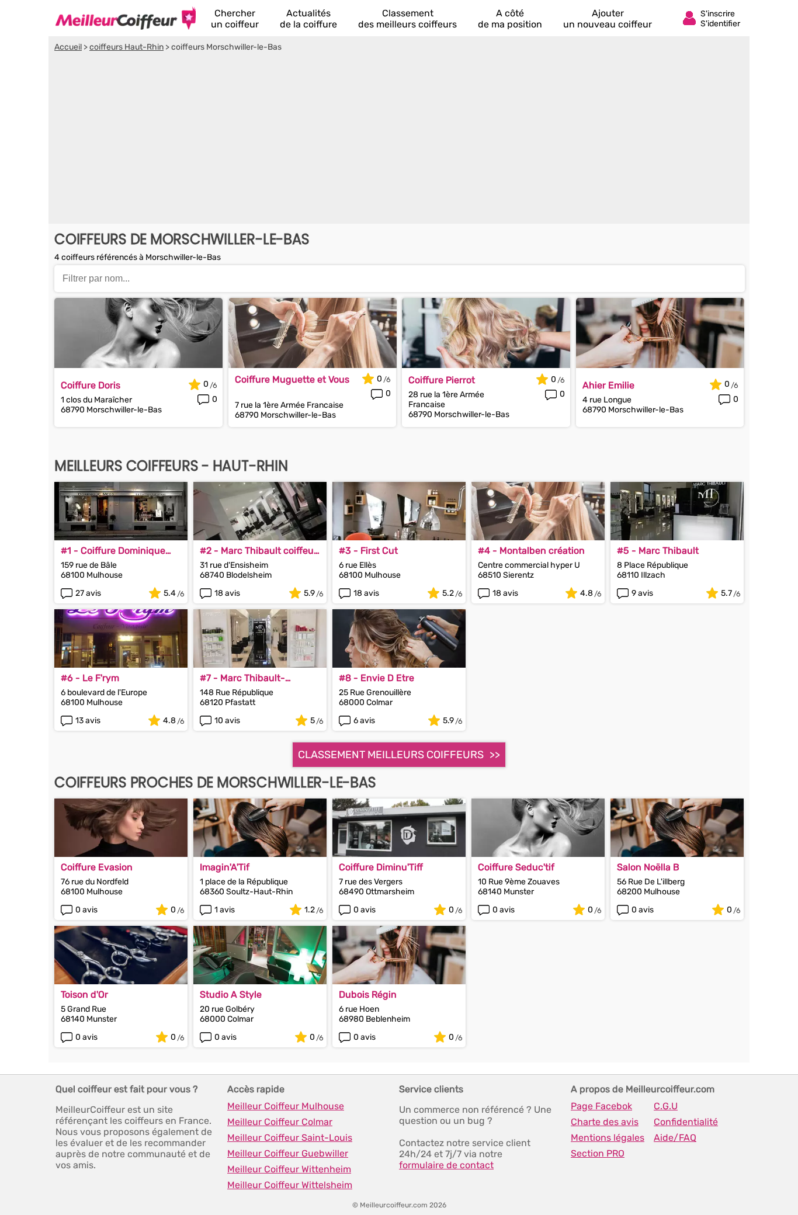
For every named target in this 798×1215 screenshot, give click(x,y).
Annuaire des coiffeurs (125, 18)
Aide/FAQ (675, 1137)
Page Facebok (601, 1106)
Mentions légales (607, 1137)
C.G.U (666, 1106)
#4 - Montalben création (531, 550)
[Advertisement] (399, 139)
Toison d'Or (84, 994)
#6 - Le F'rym (90, 677)
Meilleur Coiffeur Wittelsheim (289, 1184)
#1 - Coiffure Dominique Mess (113, 550)
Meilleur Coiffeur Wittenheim (289, 1169)
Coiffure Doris (90, 385)
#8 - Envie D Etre (376, 677)
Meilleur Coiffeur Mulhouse (285, 1106)
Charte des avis (605, 1121)
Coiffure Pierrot (441, 380)
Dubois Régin (368, 994)
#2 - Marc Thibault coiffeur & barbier (258, 550)
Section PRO (597, 1153)
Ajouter (607, 19)
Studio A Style (231, 994)
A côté (510, 19)
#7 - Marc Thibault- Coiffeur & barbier (242, 677)
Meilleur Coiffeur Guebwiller (287, 1153)
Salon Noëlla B (648, 867)
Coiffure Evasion (97, 867)
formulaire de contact (446, 1165)
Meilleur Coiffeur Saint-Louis (289, 1137)
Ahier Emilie (608, 385)
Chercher (235, 19)
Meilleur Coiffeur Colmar (279, 1121)
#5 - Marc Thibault (658, 550)
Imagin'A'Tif (224, 867)
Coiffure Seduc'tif (516, 867)
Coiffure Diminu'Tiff (381, 867)
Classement (407, 19)
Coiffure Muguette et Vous (292, 379)
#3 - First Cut (368, 550)
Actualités (308, 19)
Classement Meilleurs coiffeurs (391, 754)
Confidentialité (686, 1121)
